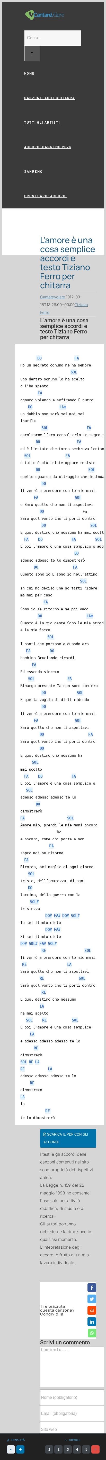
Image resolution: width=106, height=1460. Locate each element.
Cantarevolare (52, 296)
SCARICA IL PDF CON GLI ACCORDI (65, 1138)
